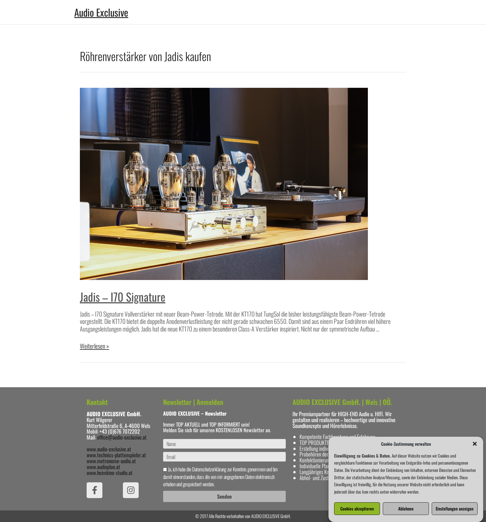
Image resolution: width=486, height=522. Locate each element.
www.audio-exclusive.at (109, 449)
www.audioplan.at (103, 467)
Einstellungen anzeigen (454, 509)
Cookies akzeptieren (357, 509)
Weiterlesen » (94, 345)
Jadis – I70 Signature (122, 296)
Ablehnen (405, 509)
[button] (475, 444)
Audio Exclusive (101, 12)
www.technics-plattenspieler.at (116, 455)
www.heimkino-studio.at (109, 472)
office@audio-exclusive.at (122, 437)
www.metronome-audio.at (111, 461)
